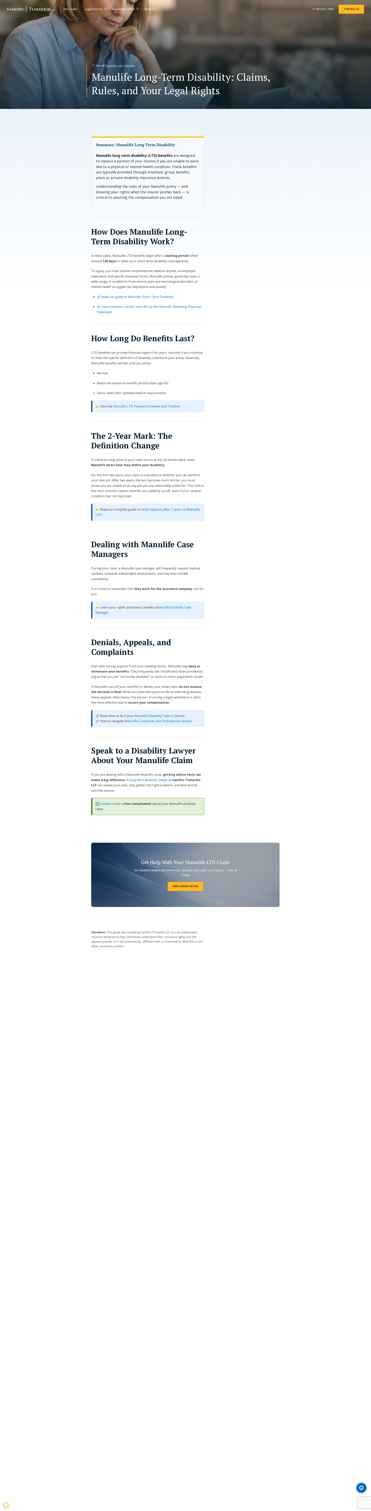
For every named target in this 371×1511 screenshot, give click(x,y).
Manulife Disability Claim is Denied (159, 716)
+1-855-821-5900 (323, 9)
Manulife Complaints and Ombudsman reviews (158, 721)
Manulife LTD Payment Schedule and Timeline (146, 406)
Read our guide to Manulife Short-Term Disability (137, 297)
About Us (150, 9)
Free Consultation (185, 886)
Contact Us (351, 9)
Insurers (130, 65)
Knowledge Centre (123, 9)
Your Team (70, 9)
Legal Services (94, 9)
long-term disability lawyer (148, 780)
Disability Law (113, 65)
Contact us (108, 804)
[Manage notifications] (6, 1505)
